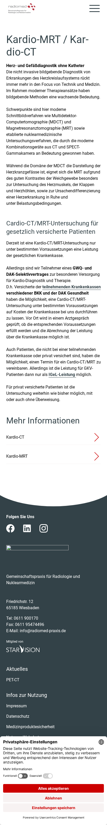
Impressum (16, 705)
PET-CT (12, 679)
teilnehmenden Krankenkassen (71, 286)
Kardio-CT (15, 437)
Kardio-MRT (17, 456)
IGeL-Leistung (62, 374)
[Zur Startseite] (21, 8)
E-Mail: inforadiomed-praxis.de (36, 630)
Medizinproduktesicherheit (30, 726)
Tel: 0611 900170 (22, 618)
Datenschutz (17, 716)
